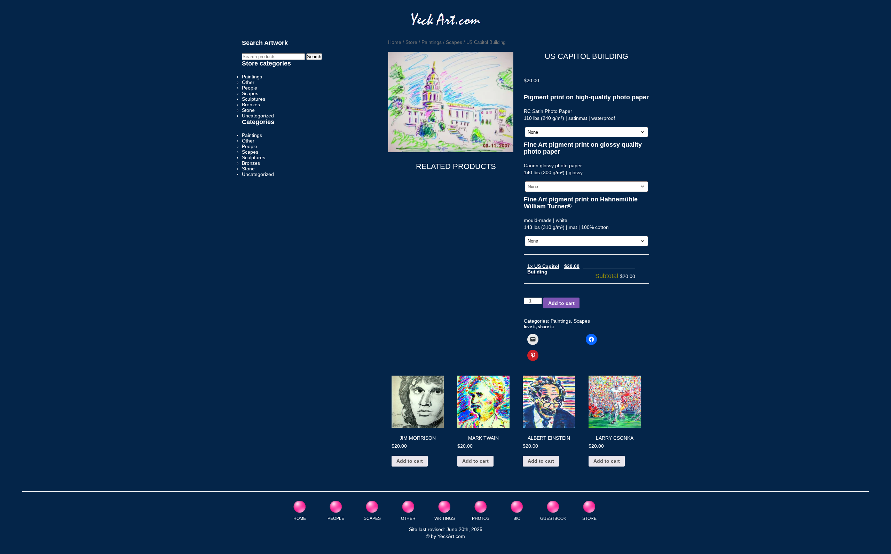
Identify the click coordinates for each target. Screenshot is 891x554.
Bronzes (251, 104)
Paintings (431, 42)
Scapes (454, 42)
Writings (444, 518)
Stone (248, 110)
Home (394, 42)
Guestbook (553, 518)
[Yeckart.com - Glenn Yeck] (445, 21)
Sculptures (253, 99)
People (249, 88)
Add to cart (561, 303)
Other (248, 82)
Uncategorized (258, 115)
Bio (516, 518)
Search (314, 56)
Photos (480, 518)
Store (411, 42)
